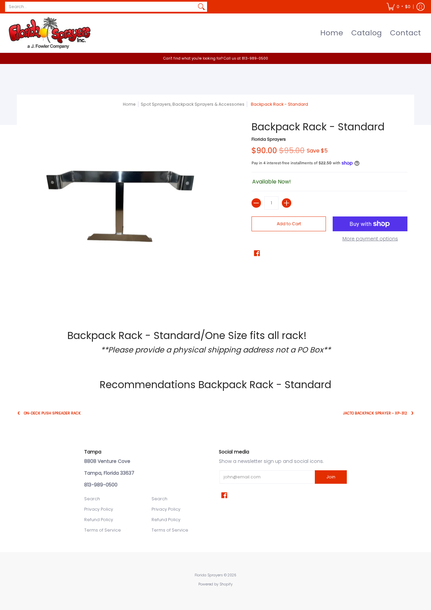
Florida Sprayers (269, 139)
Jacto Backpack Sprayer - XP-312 (375, 413)
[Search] (201, 7)
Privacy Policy (98, 509)
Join (330, 477)
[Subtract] (256, 203)
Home (129, 104)
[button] (398, 6)
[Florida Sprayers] (49, 33)
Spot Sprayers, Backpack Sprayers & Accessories (192, 104)
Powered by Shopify (215, 584)
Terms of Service (102, 530)
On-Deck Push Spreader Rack (52, 413)
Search (92, 499)
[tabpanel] (215, 342)
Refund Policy (98, 519)
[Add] (286, 203)
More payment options (370, 239)
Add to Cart (289, 224)
